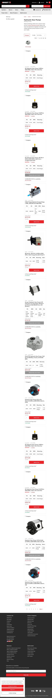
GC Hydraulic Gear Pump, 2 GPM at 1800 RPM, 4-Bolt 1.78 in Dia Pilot (34, 69)
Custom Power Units (31, 651)
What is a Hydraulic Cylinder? (12, 649)
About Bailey (9, 619)
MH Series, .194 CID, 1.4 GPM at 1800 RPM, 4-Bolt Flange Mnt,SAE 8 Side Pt (35, 254)
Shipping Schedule (10, 629)
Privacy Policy (9, 624)
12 (38, 38)
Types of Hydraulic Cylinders (12, 651)
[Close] (23, 679)
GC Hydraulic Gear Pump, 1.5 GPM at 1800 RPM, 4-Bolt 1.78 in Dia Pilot (34, 113)
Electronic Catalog (10, 659)
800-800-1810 (9, 617)
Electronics (29, 622)
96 (45, 38)
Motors (11, 10)
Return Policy (9, 626)
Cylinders (4, 10)
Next (41, 609)
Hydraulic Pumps (30, 621)
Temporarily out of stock (34, 175)
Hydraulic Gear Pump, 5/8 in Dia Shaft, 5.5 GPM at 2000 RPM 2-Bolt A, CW (34, 583)
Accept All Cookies (12, 686)
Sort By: (33, 35)
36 (41, 38)
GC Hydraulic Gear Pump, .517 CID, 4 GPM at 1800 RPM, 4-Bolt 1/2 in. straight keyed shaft (34, 159)
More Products (14, 13)
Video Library (9, 657)
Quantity (26, 83)
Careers (8, 622)
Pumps (22, 10)
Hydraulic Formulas (10, 654)
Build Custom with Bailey (32, 648)
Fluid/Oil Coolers (30, 627)
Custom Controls (30, 654)
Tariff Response (10, 632)
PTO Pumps (28, 46)
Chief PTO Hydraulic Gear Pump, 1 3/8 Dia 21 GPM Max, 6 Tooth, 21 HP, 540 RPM (34, 357)
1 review (33, 71)
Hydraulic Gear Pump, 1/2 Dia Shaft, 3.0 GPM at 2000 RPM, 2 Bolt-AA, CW (34, 540)
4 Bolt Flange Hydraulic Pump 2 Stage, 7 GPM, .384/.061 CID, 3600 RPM (35, 202)
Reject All (12, 689)
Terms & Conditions (10, 627)
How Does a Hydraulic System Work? (14, 648)
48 (43, 38)
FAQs (8, 661)
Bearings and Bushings (31, 626)
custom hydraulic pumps (33, 25)
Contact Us (9, 621)
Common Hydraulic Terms (11, 652)
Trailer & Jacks (30, 632)
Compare (27, 35)
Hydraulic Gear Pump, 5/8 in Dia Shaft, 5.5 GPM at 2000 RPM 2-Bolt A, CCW (34, 401)
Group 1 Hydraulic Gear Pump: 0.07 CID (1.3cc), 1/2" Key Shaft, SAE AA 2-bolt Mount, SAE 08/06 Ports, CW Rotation (34, 304)
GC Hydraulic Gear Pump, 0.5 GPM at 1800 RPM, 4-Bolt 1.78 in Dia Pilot (34, 489)
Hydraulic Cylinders (31, 617)
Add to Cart (47, 6)
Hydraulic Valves (30, 619)
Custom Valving (30, 652)
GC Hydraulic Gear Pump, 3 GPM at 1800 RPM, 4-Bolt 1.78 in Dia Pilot (34, 445)
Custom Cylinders (30, 649)
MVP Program (30, 656)
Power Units (5, 13)
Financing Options (10, 631)
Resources (34, 2)
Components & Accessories (32, 634)
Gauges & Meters (30, 630)
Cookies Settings (12, 693)
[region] (12, 687)
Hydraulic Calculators (11, 656)
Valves (16, 10)
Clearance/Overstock (31, 635)
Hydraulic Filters (30, 629)
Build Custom (23, 13)
